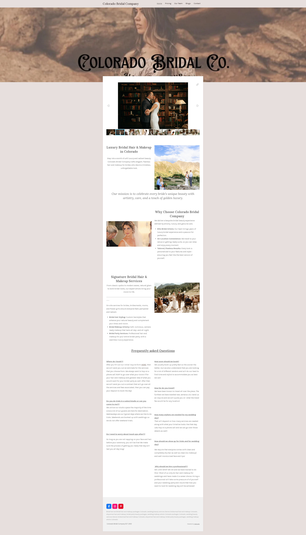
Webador (197, 524)
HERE (143, 365)
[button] (197, 84)
